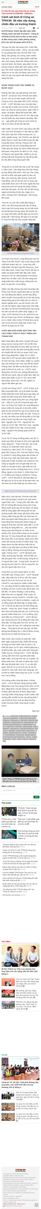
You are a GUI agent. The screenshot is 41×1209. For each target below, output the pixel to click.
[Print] (38, 28)
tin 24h (14, 739)
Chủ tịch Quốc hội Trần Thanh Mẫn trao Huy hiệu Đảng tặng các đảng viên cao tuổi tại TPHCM (27, 982)
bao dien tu (18, 726)
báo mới (34, 737)
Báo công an (14, 716)
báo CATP (6, 720)
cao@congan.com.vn (13, 1198)
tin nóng (28, 737)
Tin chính (6, 941)
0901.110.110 (21, 1204)
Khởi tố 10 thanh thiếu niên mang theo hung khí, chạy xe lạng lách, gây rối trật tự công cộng (27, 1096)
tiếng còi (24, 733)
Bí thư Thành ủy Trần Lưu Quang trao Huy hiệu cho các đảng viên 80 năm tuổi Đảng (20, 971)
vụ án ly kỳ (12, 731)
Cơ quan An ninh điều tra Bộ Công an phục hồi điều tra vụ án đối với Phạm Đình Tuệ (27, 1106)
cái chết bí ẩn (30, 731)
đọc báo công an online (27, 729)
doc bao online (14, 729)
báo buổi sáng (7, 739)
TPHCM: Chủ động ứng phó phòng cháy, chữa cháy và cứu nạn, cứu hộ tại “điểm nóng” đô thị (27, 1005)
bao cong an (6, 722)
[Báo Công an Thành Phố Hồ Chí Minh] (23, 2)
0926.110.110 (12, 1204)
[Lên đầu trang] (36, 1205)
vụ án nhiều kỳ (20, 731)
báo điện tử (23, 720)
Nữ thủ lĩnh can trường (11, 895)
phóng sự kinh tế (10, 735)
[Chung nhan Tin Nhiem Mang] (12, 1206)
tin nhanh (25, 739)
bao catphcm (10, 726)
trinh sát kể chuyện (15, 733)
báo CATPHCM (14, 720)
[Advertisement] (20, 919)
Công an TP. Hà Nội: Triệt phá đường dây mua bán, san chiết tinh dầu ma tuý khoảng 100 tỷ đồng (20, 1084)
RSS (37, 7)
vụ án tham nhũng (30, 735)
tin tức (19, 739)
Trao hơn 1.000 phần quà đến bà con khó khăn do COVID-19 (28, 821)
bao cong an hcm (27, 724)
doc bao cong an (29, 722)
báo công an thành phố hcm (27, 718)
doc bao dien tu (27, 726)
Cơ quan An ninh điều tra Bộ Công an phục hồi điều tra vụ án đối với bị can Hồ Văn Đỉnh (27, 1116)
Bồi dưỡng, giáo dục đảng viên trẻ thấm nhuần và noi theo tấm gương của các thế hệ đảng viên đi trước (27, 994)
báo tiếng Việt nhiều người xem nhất (14, 737)
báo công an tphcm (25, 716)
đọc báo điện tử (33, 720)
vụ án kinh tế (20, 735)
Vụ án (4, 1055)
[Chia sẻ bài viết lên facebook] (34, 28)
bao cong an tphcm (17, 722)
